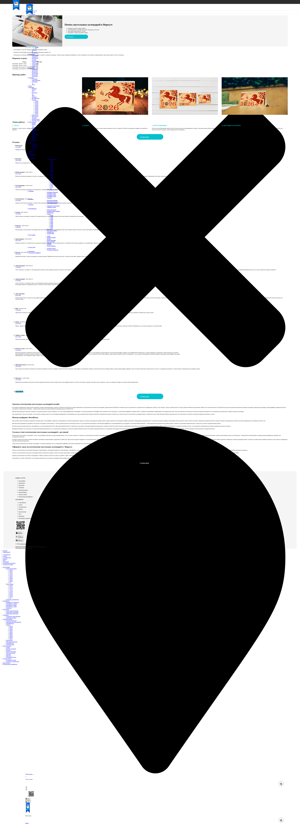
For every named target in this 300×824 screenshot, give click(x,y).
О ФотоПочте (22, 502)
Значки (34, 123)
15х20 (51, 166)
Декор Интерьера (23, 490)
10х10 (51, 160)
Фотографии (22, 481)
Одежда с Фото (23, 494)
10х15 (51, 161)
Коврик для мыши (51, 237)
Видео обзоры (22, 511)
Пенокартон (35, 115)
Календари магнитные (35, 70)
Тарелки (34, 135)
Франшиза (21, 516)
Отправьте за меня (51, 207)
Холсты (49, 214)
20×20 (51, 182)
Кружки (49, 238)
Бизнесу (21, 509)
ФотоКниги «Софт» (35, 64)
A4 (36, 48)
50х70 (51, 227)
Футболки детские (34, 144)
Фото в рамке (50, 174)
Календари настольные (35, 72)
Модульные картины (35, 117)
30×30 (51, 185)
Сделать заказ (69, 36)
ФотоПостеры (35, 119)
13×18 (51, 178)
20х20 (51, 167)
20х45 (51, 220)
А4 (51, 173)
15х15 (51, 164)
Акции (20, 504)
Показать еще (19, 391)
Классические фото (51, 159)
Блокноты (34, 66)
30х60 (51, 222)
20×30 (51, 184)
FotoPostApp (23, 544)
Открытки (21, 487)
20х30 (51, 168)
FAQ (20, 514)
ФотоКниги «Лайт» (35, 61)
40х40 (51, 225)
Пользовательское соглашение (23, 548)
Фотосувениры (23, 492)
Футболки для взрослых (52, 249)
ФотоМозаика (50, 212)
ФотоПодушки (36, 120)
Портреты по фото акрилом (53, 211)
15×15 (51, 179)
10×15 (51, 177)
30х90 (51, 223)
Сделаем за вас (22, 507)
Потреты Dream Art (51, 209)
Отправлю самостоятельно (53, 205)
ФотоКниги (22, 483)
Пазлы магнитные (35, 139)
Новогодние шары (51, 240)
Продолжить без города (31, 47)
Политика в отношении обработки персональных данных (30, 546)
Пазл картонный (35, 133)
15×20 (51, 181)
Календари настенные (35, 75)
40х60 (51, 226)
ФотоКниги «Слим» (35, 59)
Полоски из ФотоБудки (12, 599)
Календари (21, 485)
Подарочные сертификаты (26, 496)
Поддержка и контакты (25, 518)
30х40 (51, 171)
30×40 (36, 47)
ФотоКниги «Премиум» (35, 56)
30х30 (51, 170)
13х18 (10, 573)
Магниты (34, 137)
